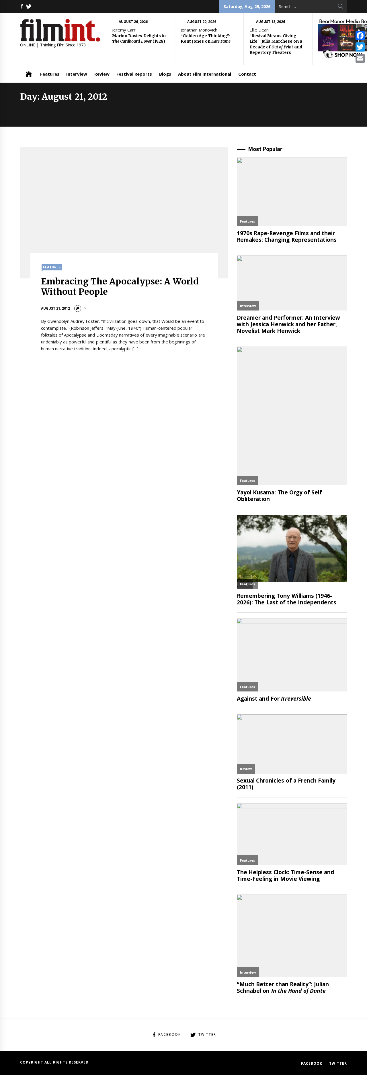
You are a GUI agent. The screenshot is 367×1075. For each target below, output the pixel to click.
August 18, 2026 (270, 21)
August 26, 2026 (133, 21)
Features (49, 74)
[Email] (360, 58)
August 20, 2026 (201, 21)
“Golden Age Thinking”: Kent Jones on (206, 38)
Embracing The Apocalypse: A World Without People (120, 286)
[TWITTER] (28, 6)
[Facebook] (360, 35)
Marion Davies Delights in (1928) (139, 38)
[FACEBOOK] (22, 6)
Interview (76, 74)
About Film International (204, 74)
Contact (247, 74)
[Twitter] (360, 47)
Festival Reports (134, 74)
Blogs (165, 74)
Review (102, 74)
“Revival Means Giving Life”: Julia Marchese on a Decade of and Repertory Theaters (275, 44)
